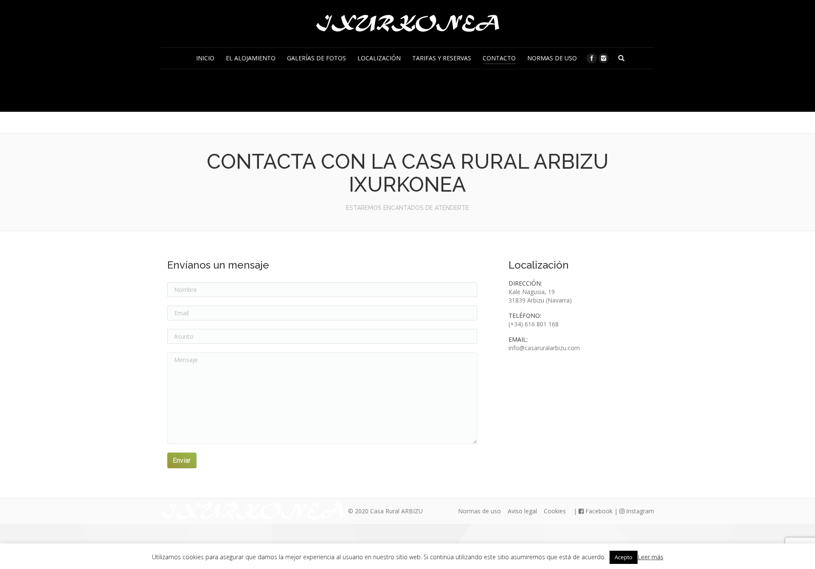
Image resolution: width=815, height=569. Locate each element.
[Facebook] (592, 58)
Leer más (650, 557)
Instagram (639, 511)
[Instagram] (604, 58)
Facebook (598, 511)
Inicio (337, 89)
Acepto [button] (623, 557)
